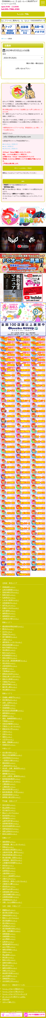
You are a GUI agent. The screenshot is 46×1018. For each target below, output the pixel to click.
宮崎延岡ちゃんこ (9, 978)
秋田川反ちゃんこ (9, 595)
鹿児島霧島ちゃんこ (9, 920)
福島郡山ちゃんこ (9, 613)
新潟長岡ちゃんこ (9, 815)
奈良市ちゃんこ (8, 865)
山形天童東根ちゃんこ (10, 590)
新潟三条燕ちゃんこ (9, 834)
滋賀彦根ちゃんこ (9, 841)
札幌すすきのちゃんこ (10, 608)
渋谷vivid (5, 999)
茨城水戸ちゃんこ (9, 634)
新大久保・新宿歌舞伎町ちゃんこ (14, 660)
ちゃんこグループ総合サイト (13, 989)
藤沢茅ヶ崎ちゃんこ (9, 687)
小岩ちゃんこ (7, 731)
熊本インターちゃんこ (10, 918)
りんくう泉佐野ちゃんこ (11, 876)
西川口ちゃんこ (8, 629)
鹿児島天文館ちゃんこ (10, 912)
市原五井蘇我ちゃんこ (10, 724)
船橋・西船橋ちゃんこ (10, 742)
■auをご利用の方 (8, 146)
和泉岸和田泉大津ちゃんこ (12, 855)
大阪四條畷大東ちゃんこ (11, 894)
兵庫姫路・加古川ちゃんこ (12, 860)
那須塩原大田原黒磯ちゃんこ (13, 710)
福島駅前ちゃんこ (9, 616)
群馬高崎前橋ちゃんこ (10, 645)
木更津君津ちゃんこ (9, 666)
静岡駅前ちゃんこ (9, 771)
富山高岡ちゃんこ (9, 807)
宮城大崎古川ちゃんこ (10, 592)
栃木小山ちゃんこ (9, 653)
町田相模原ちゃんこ (9, 655)
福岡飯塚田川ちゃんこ (10, 944)
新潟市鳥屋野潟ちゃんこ (11, 826)
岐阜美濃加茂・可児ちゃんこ (13, 792)
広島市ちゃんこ (8, 941)
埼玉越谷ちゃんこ (9, 689)
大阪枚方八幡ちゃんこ (10, 884)
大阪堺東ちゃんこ (9, 873)
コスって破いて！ (9, 1002)
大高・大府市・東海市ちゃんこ (13, 776)
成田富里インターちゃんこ (12, 642)
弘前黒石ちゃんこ (9, 597)
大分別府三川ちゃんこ (10, 981)
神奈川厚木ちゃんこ (9, 658)
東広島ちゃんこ (8, 957)
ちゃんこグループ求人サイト (13, 991)
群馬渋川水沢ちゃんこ (10, 674)
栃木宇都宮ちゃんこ (9, 647)
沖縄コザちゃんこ (9, 970)
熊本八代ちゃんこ (9, 960)
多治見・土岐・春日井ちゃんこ (13, 768)
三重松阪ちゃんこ (9, 784)
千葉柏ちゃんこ (8, 721)
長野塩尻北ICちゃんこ (10, 829)
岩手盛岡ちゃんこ (9, 611)
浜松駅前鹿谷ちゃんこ (10, 794)
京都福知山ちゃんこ (9, 899)
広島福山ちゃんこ (9, 926)
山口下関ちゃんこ (9, 947)
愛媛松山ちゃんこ (9, 910)
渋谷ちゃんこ (7, 734)
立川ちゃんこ (7, 632)
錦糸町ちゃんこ (8, 668)
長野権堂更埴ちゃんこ (10, 823)
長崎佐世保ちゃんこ (9, 915)
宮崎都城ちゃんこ (9, 934)
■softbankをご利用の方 (10, 149)
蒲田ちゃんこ (7, 737)
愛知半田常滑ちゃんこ (10, 789)
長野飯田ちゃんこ (9, 818)
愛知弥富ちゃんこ (9, 763)
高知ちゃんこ (7, 952)
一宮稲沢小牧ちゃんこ (10, 760)
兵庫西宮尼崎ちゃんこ (10, 897)
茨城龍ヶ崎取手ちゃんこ (11, 697)
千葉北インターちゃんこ (11, 726)
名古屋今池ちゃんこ (9, 752)
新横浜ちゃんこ (8, 716)
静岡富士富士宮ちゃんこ (11, 797)
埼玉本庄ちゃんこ (9, 663)
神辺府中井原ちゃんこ (10, 973)
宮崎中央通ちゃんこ (9, 963)
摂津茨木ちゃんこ (9, 886)
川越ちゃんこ (7, 639)
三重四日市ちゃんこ (9, 765)
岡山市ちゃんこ (8, 965)
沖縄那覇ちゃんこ (9, 936)
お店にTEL (24, 14)
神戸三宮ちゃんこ (9, 868)
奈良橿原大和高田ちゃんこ (12, 849)
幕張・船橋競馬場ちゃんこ (12, 718)
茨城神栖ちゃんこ (9, 708)
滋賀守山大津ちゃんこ (10, 889)
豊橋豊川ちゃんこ (9, 773)
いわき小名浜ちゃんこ (10, 600)
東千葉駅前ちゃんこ (9, 637)
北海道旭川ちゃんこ (9, 603)
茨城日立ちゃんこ (9, 745)
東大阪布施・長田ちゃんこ (12, 857)
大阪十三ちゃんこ (9, 878)
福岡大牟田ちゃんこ (9, 968)
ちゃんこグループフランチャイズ (14, 994)
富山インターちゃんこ (10, 813)
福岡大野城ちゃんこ (9, 949)
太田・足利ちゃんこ (9, 702)
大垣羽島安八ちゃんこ (10, 758)
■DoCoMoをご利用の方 (10, 144)
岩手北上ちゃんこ (9, 605)
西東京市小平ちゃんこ (10, 729)
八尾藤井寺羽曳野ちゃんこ (12, 863)
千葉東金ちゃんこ (9, 671)
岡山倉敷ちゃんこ (9, 955)
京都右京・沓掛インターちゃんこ (14, 881)
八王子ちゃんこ (8, 739)
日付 (4, 54)
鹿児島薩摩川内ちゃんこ (11, 928)
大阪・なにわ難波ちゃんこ (12, 902)
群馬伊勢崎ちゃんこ (9, 684)
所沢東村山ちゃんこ (9, 700)
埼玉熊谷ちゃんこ (9, 650)
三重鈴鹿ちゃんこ (9, 787)
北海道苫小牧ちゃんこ (10, 618)
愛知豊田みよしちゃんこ (11, 781)
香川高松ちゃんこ (9, 923)
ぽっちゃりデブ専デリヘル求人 (13, 997)
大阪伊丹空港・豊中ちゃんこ (13, 852)
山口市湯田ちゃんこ (9, 976)
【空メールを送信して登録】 (23, 168)
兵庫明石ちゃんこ (9, 871)
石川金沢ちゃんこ (9, 810)
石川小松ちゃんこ (9, 805)
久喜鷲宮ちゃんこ (9, 705)
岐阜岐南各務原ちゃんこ (11, 779)
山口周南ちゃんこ (9, 939)
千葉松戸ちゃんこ (9, 682)
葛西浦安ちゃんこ (9, 713)
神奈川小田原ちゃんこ (10, 679)
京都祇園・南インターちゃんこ (13, 844)
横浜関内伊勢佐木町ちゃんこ (13, 626)
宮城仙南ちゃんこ (9, 587)
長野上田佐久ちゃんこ (10, 831)
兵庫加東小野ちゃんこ (10, 892)
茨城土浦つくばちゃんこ (11, 676)
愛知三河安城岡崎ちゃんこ (12, 755)
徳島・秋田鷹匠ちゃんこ (11, 931)
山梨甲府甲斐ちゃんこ (10, 821)
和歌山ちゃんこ (8, 847)
